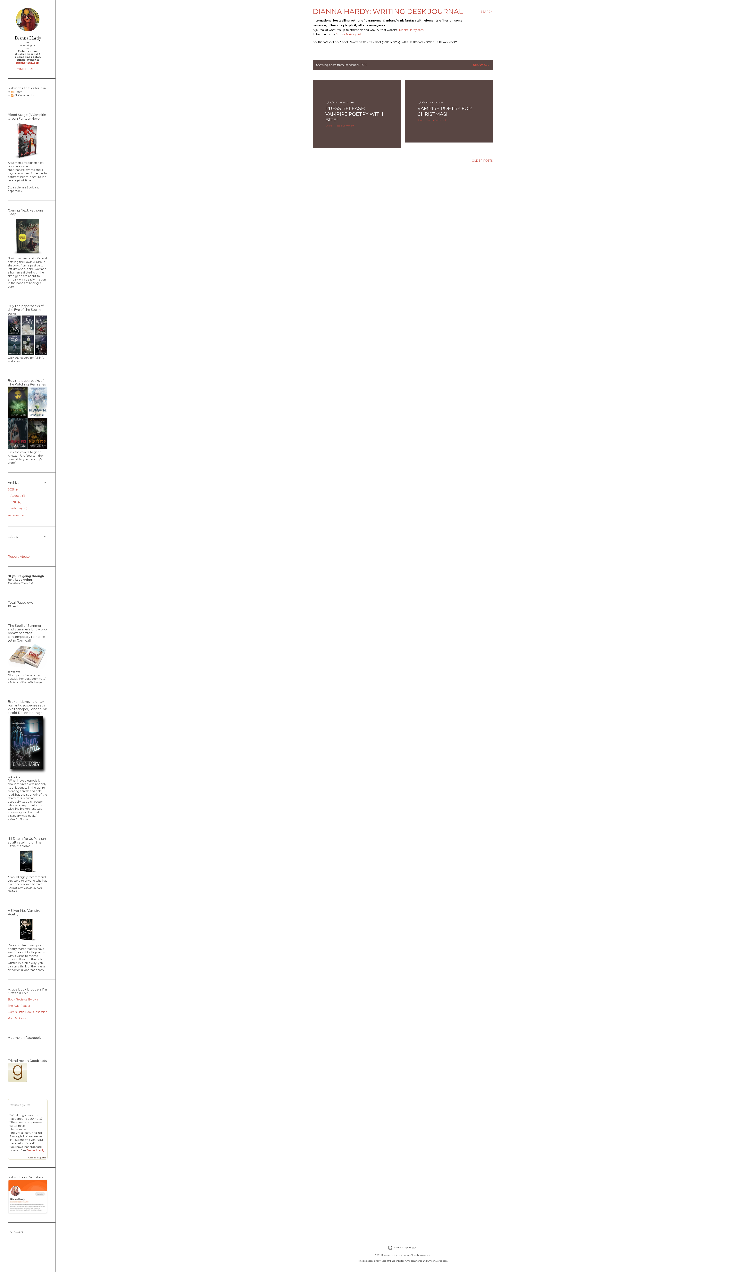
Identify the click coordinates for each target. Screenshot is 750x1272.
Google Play (436, 42)
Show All (481, 65)
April (16, 502)
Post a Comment (344, 125)
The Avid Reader (19, 1006)
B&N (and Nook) (387, 42)
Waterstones (361, 42)
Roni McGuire (17, 1018)
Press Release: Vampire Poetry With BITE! (354, 114)
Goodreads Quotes (37, 1157)
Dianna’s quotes (20, 1104)
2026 (13, 489)
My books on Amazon (330, 42)
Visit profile (27, 69)
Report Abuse (19, 556)
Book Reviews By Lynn (23, 999)
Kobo (453, 42)
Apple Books (412, 42)
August (17, 496)
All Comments (23, 95)
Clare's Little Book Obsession (27, 1012)
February (18, 508)
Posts (17, 92)
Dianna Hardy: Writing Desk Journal (388, 11)
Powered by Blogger (405, 1247)
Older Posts (482, 160)
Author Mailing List (348, 34)
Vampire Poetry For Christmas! (444, 111)
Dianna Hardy (28, 38)
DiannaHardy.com (411, 30)
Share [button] (328, 125)
